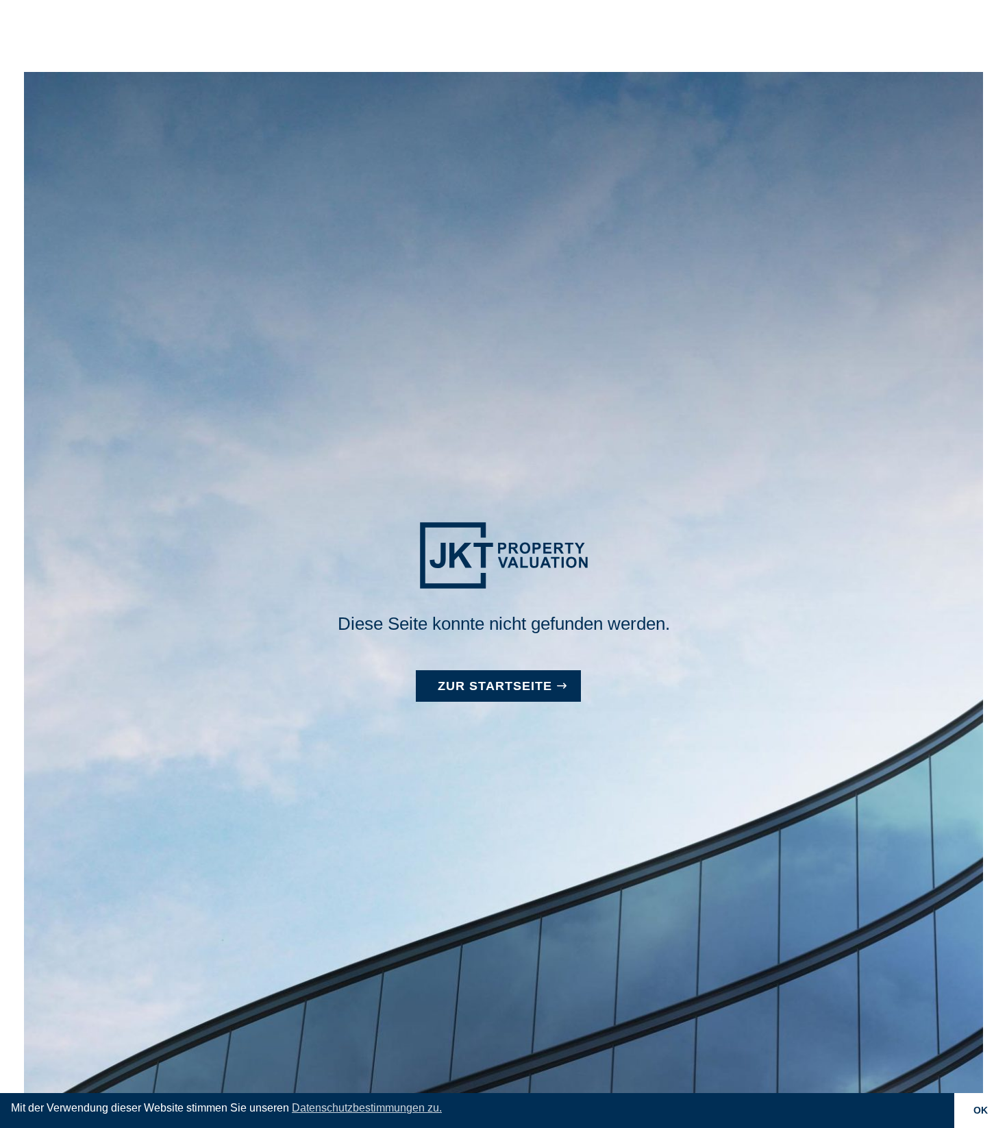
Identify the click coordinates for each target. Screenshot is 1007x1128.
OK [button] (980, 1110)
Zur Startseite (495, 686)
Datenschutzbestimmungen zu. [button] (367, 1108)
